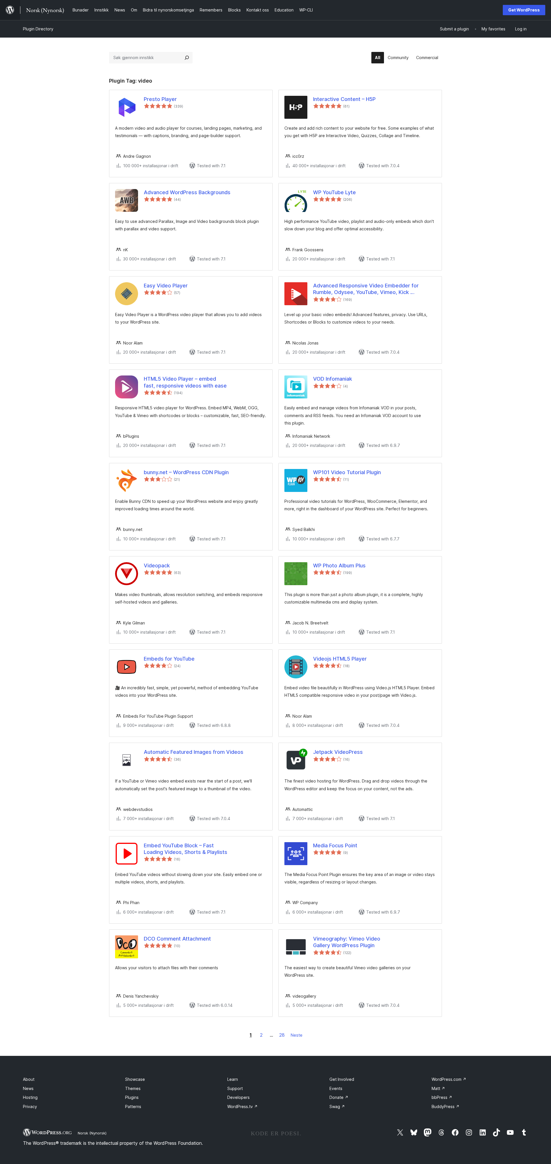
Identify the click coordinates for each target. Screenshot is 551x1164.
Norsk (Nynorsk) (92, 1133)
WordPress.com (449, 1079)
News (28, 1088)
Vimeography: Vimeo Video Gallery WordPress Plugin (346, 942)
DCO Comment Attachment (177, 939)
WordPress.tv (242, 1106)
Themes (133, 1088)
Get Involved (341, 1079)
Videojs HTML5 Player (340, 659)
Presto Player (160, 99)
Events (335, 1088)
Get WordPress (524, 9)
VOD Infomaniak (332, 379)
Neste (296, 1035)
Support (235, 1088)
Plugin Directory (38, 28)
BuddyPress (445, 1106)
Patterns (133, 1106)
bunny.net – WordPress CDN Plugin (186, 472)
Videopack (157, 565)
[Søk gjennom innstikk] (187, 57)
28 (282, 1035)
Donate (338, 1097)
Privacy (30, 1106)
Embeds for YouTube (169, 659)
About (28, 1079)
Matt (438, 1088)
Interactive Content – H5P (344, 99)
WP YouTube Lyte (334, 192)
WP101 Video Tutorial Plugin (347, 472)
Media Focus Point (335, 845)
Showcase (135, 1079)
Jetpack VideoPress (338, 752)
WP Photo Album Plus (339, 565)
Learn (232, 1079)
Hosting (30, 1097)
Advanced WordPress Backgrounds (187, 192)
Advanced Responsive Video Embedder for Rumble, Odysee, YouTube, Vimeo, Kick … (366, 289)
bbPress (442, 1097)
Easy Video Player (166, 286)
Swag (337, 1106)
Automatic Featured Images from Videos (193, 752)
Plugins (132, 1097)
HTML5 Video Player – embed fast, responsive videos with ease (185, 382)
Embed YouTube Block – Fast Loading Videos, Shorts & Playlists (185, 848)
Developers (238, 1097)
